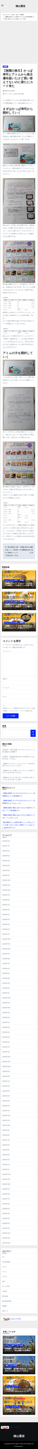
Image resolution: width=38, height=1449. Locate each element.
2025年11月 (6, 885)
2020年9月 (6, 1189)
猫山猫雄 (16, 796)
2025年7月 (6, 905)
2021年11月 (6, 1120)
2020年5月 (6, 1209)
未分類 (4, 1291)
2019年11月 (6, 1238)
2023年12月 (6, 998)
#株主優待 (21, 94)
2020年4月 (6, 1213)
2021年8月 (6, 1135)
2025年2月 (6, 929)
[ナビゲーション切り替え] (2, 5)
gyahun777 (8, 828)
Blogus (29, 1444)
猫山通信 (20, 6)
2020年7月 (6, 1199)
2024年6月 (6, 968)
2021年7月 (6, 1140)
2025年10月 (6, 890)
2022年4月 (6, 1096)
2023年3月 (6, 1042)
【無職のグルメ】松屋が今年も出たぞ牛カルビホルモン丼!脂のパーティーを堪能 (18, 628)
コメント (6, 651)
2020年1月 (6, 1228)
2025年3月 (6, 924)
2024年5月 (6, 973)
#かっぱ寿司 (13, 94)
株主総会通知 (6, 1301)
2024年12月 (6, 939)
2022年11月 (6, 1061)
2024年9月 (6, 954)
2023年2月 (6, 1047)
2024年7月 (6, 963)
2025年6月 (6, 910)
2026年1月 (6, 875)
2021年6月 (6, 1145)
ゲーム (4, 1272)
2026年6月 (6, 851)
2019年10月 (6, 1243)
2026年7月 (6, 846)
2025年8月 (6, 900)
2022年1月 (6, 1111)
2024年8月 (6, 959)
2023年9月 (6, 1012)
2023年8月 (6, 1017)
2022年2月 (6, 1106)
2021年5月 (6, 1150)
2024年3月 (6, 983)
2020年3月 (6, 1218)
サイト (5, 697)
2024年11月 (6, 944)
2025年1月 (6, 934)
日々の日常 (14, 580)
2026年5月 (6, 856)
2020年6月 (6, 1204)
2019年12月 (6, 1233)
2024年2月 (6, 988)
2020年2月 (6, 1223)
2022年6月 (6, 1086)
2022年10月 (6, 1066)
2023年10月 (6, 1008)
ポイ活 (4, 1276)
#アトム (7, 94)
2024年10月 (6, 949)
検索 (4, 726)
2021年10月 (6, 1125)
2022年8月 (6, 1076)
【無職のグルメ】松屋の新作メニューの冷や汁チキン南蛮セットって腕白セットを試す (18, 607)
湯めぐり (5, 1311)
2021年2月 (6, 1164)
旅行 (3, 1281)
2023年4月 (6, 1037)
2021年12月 (6, 1115)
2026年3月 (6, 865)
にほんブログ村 (15, 1319)
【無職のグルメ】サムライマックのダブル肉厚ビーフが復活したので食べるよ (18, 585)
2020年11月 (6, 1179)
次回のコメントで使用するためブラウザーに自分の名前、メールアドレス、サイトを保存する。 (19, 709)
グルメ (7, 580)
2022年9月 (6, 1071)
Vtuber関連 (6, 1262)
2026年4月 (6, 861)
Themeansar (18, 1446)
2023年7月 (6, 1022)
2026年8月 (6, 841)
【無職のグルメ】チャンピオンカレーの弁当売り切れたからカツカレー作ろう (18, 1391)
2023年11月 (6, 1003)
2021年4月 (6, 1155)
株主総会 (5, 1296)
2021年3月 (6, 1160)
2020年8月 (6, 1194)
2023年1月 (6, 1052)
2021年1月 (5, 1169)
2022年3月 (6, 1101)
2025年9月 (6, 895)
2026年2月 (6, 870)
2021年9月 (6, 1130)
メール (6, 688)
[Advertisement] (19, 43)
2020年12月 (6, 1174)
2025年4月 (6, 919)
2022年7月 (6, 1081)
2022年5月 (6, 1091)
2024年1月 (6, 993)
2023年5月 (6, 1032)
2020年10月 (6, 1184)
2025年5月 (6, 914)
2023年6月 (6, 1027)
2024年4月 (6, 978)
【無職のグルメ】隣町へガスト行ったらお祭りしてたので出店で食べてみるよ (18, 1411)
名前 (5, 679)
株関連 (5, 66)
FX (3, 1257)
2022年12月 (6, 1057)
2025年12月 (6, 880)
